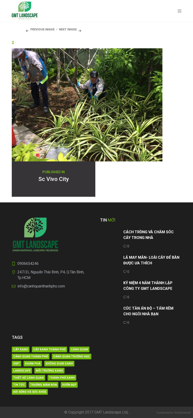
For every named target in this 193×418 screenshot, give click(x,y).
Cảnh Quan (79, 349)
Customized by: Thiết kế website (174, 412)
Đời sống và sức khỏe (29, 391)
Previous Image (42, 29)
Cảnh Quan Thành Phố (30, 356)
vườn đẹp (69, 384)
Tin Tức (19, 384)
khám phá (32, 363)
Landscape (22, 370)
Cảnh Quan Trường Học (71, 356)
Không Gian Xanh (59, 363)
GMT (16, 363)
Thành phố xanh (62, 377)
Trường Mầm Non (43, 384)
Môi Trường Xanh (49, 370)
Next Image (68, 29)
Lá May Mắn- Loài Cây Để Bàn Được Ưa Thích (151, 260)
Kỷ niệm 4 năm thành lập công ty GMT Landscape (148, 286)
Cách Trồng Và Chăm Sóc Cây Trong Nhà (148, 235)
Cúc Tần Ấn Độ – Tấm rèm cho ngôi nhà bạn (148, 311)
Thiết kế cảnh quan (28, 377)
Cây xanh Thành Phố (49, 349)
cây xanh (20, 349)
